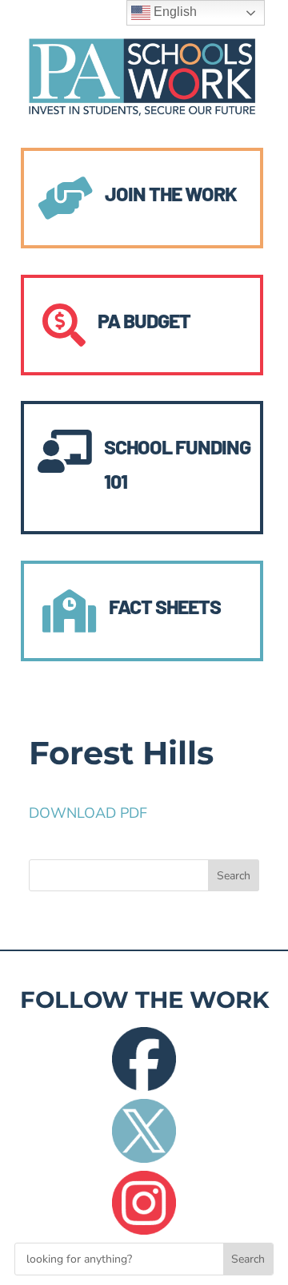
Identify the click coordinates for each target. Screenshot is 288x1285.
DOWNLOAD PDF (88, 813)
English (173, 11)
